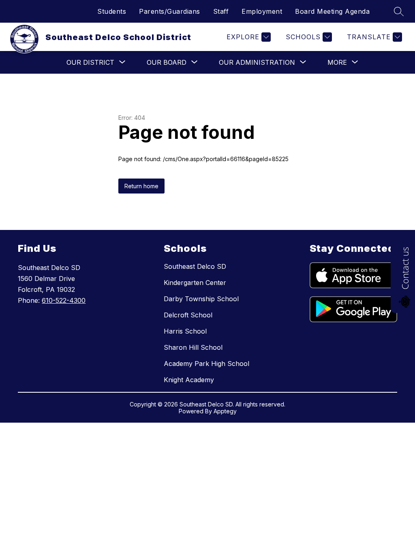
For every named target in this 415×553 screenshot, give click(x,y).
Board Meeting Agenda (332, 11)
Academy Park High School (206, 363)
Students (111, 11)
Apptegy (225, 411)
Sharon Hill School (193, 347)
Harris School (185, 331)
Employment (262, 11)
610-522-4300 (64, 300)
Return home (141, 186)
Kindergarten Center (195, 283)
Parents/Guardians (169, 11)
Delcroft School (188, 315)
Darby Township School (201, 299)
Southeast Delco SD (195, 266)
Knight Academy (189, 380)
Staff (221, 11)
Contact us (405, 268)
